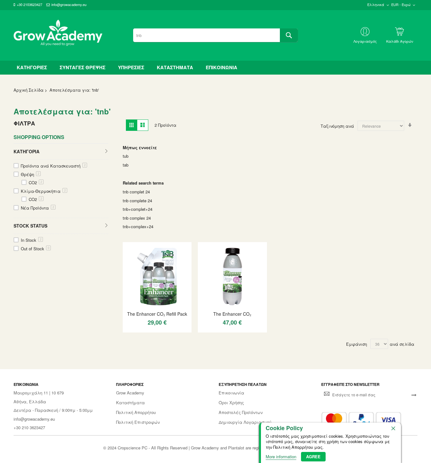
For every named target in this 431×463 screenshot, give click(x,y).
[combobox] (215, 35)
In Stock (31, 240)
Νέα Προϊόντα (37, 208)
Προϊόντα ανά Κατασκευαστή (53, 166)
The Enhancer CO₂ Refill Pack (157, 314)
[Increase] (149, 333)
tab (125, 165)
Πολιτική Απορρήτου (136, 412)
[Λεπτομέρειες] (157, 276)
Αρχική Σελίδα (29, 90)
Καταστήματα (130, 402)
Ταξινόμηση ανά (337, 126)
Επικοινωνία (231, 393)
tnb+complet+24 (137, 209)
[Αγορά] (160, 333)
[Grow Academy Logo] (58, 35)
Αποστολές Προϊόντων (241, 412)
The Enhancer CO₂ (232, 314)
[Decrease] (130, 333)
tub (125, 156)
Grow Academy (130, 393)
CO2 (35, 183)
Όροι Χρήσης (231, 402)
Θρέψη (30, 174)
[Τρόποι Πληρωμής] (361, 420)
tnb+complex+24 (138, 226)
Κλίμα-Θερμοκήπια (43, 191)
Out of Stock (35, 249)
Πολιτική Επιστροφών (138, 422)
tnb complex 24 (137, 218)
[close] (393, 428)
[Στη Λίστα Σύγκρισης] (171, 333)
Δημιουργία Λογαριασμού (245, 422)
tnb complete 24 (137, 201)
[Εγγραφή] (414, 394)
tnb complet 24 (136, 192)
